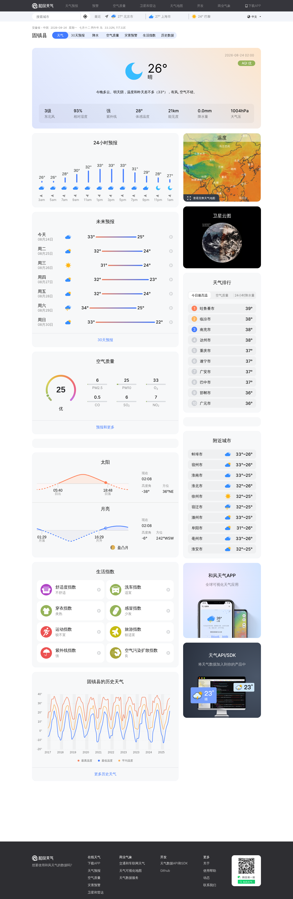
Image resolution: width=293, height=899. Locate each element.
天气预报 (71, 6)
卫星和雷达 (148, 6)
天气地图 (176, 6)
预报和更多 (105, 427)
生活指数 (149, 35)
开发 (200, 6)
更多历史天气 (105, 774)
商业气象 (224, 6)
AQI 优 (247, 63)
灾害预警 (131, 35)
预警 (95, 6)
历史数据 (167, 35)
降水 (95, 35)
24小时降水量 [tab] (245, 295)
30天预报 (78, 35)
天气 (60, 35)
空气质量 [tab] (222, 295)
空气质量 (119, 6)
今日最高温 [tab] (200, 295)
